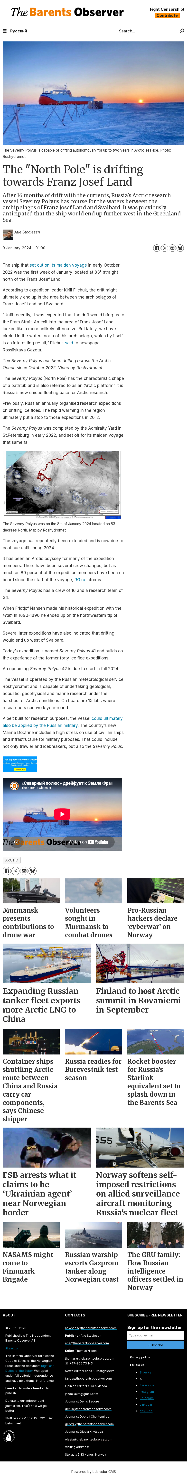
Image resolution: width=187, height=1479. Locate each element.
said (69, 342)
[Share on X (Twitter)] (164, 248)
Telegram (147, 1398)
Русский (18, 31)
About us (11, 1348)
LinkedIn (146, 1404)
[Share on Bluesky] (180, 248)
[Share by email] (172, 248)
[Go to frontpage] (68, 12)
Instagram (147, 1391)
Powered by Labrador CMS (93, 1471)
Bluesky (145, 1372)
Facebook (147, 1385)
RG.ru (80, 579)
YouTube (146, 1411)
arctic (11, 860)
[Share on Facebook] (156, 248)
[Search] (182, 31)
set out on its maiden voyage (58, 265)
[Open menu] (5, 31)
